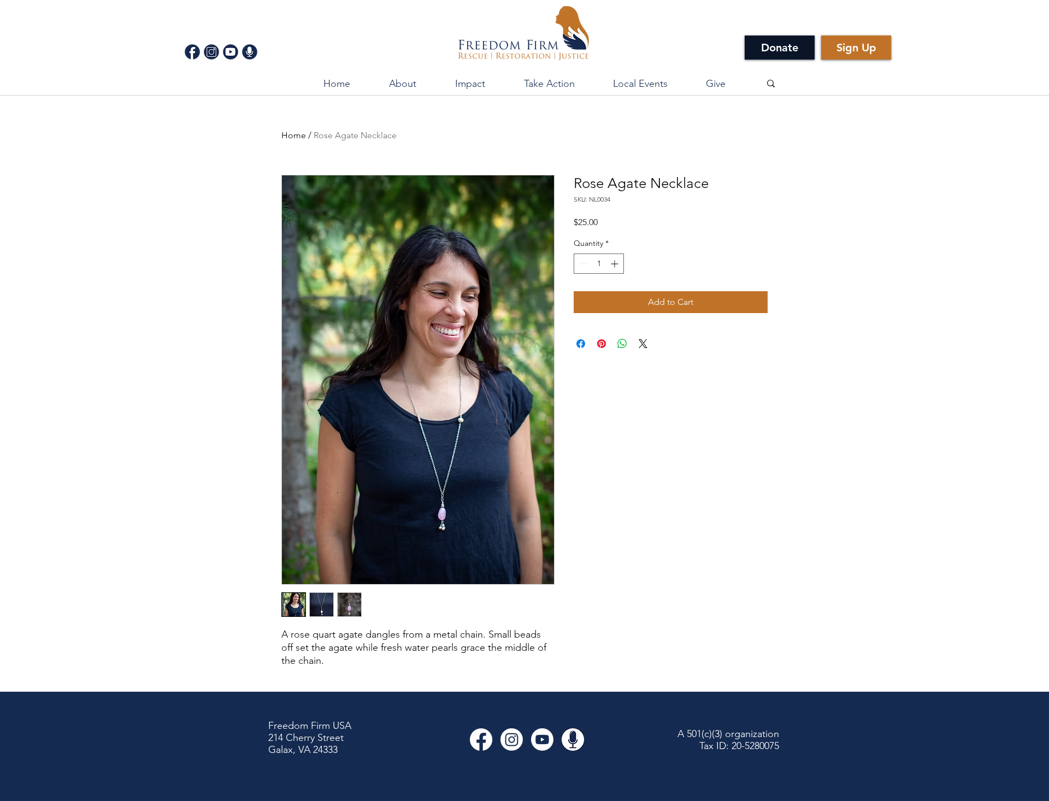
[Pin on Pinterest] (601, 343)
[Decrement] (582, 263)
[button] (469, 84)
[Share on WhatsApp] (622, 343)
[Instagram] (511, 739)
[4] (249, 52)
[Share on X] (643, 343)
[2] (211, 52)
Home (293, 135)
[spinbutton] (599, 263)
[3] (230, 52)
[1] (192, 52)
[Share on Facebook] (580, 343)
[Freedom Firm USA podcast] (573, 739)
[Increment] (615, 263)
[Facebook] (481, 739)
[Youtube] (542, 739)
